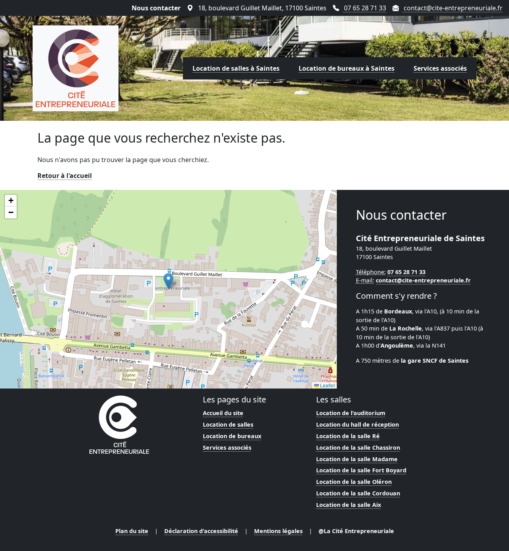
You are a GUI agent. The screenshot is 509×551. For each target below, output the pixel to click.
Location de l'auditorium (350, 413)
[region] (168, 289)
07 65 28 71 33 (364, 8)
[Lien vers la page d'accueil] (76, 68)
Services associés (440, 68)
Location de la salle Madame (357, 459)
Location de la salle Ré (348, 436)
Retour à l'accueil (64, 175)
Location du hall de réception (357, 424)
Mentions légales (278, 531)
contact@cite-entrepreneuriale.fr (452, 8)
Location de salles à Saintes (236, 68)
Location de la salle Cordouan (358, 493)
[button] (168, 281)
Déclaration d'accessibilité (201, 531)
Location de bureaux (232, 436)
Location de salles (228, 424)
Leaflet (327, 385)
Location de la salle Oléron (354, 481)
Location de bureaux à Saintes (346, 68)
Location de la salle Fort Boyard (361, 470)
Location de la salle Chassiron (358, 447)
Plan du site (131, 531)
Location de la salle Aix (348, 504)
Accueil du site (223, 413)
